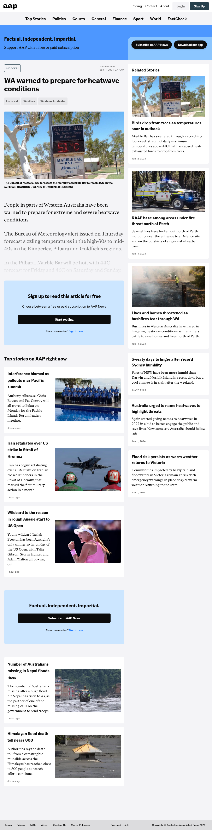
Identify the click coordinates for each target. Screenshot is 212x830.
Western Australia (52, 101)
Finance (119, 18)
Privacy (21, 825)
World (155, 18)
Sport (138, 18)
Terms (8, 825)
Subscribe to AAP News (152, 45)
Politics (59, 18)
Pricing (137, 6)
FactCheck (177, 18)
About (164, 6)
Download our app (190, 45)
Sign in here (76, 331)
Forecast (12, 101)
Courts (78, 18)
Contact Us (59, 825)
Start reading (64, 319)
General (99, 18)
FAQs (33, 825)
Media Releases (80, 825)
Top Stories (35, 18)
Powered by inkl (120, 825)
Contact (151, 6)
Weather (29, 101)
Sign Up (199, 6)
